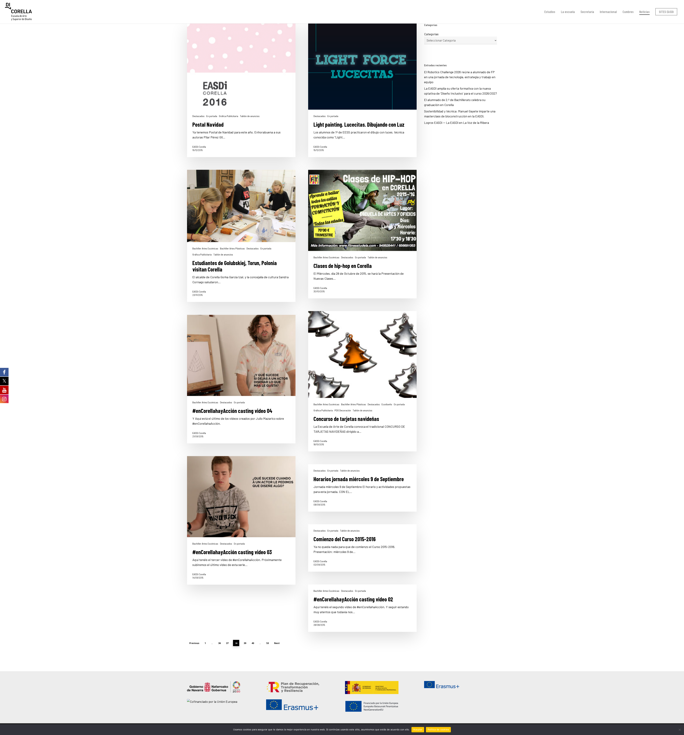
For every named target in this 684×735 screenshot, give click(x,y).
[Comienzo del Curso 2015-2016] (362, 548)
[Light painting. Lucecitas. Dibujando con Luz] (362, 90)
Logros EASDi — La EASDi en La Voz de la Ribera (457, 123)
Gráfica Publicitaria (228, 116)
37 (227, 643)
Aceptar (417, 729)
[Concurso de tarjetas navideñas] (362, 381)
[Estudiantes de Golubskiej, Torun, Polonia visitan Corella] (241, 236)
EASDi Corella (199, 146)
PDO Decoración (343, 410)
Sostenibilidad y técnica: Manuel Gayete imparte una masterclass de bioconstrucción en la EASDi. (459, 113)
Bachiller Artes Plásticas (232, 248)
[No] (679, 729)
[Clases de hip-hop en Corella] (362, 234)
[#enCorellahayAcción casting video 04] (241, 379)
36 (219, 643)
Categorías (431, 34)
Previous (194, 643)
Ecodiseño (387, 404)
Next (277, 643)
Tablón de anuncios (250, 116)
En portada (211, 116)
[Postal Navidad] (241, 90)
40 (253, 643)
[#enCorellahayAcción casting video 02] (362, 608)
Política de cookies (438, 729)
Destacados (198, 116)
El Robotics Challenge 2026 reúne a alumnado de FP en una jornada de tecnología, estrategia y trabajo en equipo (459, 77)
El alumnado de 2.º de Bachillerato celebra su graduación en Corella (454, 102)
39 (245, 643)
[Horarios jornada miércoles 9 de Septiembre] (362, 488)
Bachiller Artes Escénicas (205, 248)
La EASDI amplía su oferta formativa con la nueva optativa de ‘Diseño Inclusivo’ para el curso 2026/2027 (460, 90)
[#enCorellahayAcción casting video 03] (241, 520)
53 (267, 643)
